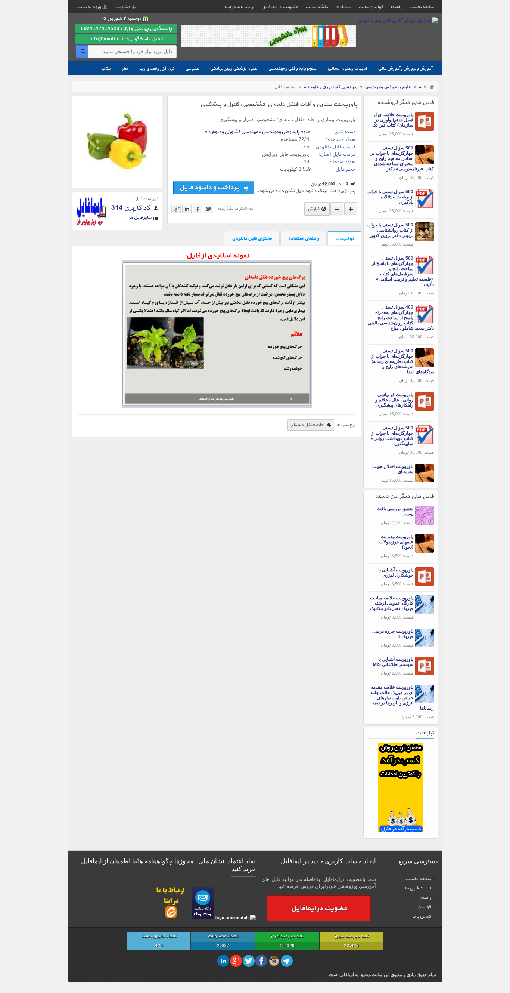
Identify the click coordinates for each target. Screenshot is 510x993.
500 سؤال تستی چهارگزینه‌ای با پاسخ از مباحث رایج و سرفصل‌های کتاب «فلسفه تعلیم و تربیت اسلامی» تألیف (403, 271)
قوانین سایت (370, 7)
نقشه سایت (316, 7)
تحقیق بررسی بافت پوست (395, 511)
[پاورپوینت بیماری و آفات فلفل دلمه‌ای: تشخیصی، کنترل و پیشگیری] (117, 183)
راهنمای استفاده (303, 238)
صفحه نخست (421, 7)
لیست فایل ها (418, 888)
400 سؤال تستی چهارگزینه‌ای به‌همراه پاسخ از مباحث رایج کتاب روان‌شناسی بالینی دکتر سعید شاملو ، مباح (401, 318)
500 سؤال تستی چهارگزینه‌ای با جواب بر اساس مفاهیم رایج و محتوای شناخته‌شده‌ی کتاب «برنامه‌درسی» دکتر (402, 158)
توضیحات (344, 238)
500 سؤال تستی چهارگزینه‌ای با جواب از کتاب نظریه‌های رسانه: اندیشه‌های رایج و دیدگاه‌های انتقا (402, 361)
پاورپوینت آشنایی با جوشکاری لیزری (395, 572)
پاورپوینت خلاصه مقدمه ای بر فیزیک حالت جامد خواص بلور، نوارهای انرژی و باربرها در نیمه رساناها (402, 698)
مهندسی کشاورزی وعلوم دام (330, 86)
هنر (125, 68)
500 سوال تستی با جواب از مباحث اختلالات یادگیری (390, 197)
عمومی (192, 68)
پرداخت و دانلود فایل (210, 187)
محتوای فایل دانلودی (252, 238)
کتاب (106, 68)
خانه (422, 86)
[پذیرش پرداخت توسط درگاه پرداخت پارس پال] (203, 918)
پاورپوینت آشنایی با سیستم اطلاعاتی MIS (393, 662)
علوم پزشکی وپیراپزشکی (233, 68)
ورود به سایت (88, 7)
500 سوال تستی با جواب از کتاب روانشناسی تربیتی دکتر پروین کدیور (390, 230)
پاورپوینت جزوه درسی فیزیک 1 (392, 634)
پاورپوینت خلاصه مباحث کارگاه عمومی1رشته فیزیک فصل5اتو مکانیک (391, 603)
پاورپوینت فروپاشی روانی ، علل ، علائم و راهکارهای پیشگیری (394, 400)
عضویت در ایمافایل (279, 7)
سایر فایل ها (140, 217)
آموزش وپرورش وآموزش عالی (405, 68)
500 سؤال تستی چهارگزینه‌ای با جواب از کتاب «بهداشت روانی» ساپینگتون (392, 435)
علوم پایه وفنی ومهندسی (292, 68)
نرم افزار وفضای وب (156, 68)
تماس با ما (421, 916)
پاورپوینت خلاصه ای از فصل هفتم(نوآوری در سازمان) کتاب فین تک (392, 120)
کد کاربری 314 (131, 208)
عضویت (122, 7)
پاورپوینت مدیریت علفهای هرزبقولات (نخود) (396, 542)
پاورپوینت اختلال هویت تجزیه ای (392, 469)
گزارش (314, 209)
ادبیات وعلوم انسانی (347, 68)
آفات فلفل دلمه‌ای (307, 425)
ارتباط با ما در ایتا (239, 7)
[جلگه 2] (400, 830)
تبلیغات (343, 7)
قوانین (424, 907)
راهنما (396, 7)
